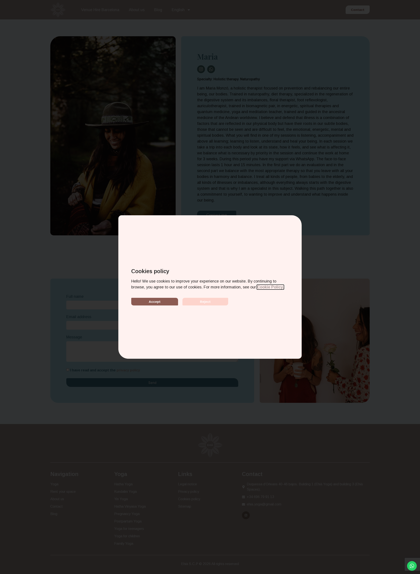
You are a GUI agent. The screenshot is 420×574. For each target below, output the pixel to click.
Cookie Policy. (270, 287)
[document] (210, 287)
